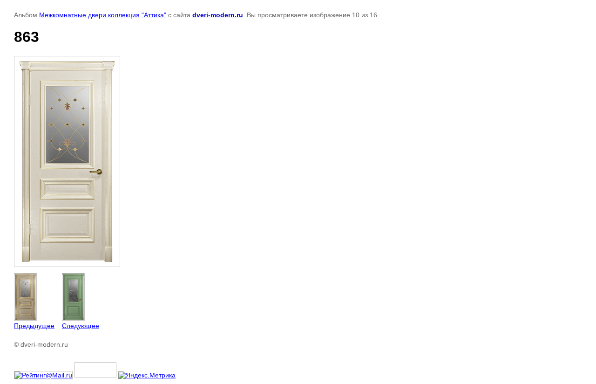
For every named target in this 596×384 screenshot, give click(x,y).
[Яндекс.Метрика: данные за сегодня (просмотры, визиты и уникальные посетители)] (147, 375)
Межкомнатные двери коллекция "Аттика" (102, 15)
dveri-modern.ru (217, 15)
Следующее (80, 325)
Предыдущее (34, 325)
